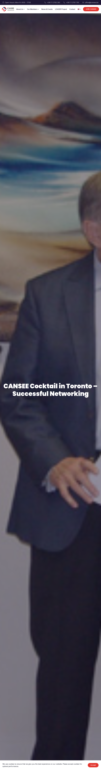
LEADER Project (61, 9)
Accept (93, 765)
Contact (72, 9)
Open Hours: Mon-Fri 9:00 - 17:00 (18, 2)
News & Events (47, 9)
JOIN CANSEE (91, 9)
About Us (19, 9)
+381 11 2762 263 (53, 2)
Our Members (32, 9)
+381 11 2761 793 (72, 2)
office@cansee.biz (92, 2)
